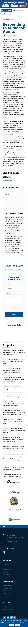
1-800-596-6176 (14, 266)
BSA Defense (6, 567)
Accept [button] (11, 625)
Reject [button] (17, 625)
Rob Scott (5, 607)
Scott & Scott (6, 564)
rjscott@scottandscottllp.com (14, 552)
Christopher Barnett (8, 612)
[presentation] (16, 308)
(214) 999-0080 (19, 10)
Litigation (5, 590)
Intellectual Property (8, 588)
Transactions (6, 593)
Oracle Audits (6, 574)
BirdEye (10, 342)
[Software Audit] (6, 10)
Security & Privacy (7, 596)
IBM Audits (5, 572)
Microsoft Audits (7, 569)
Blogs (15, 36)
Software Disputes (7, 585)
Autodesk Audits (8, 36)
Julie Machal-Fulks (7, 609)
